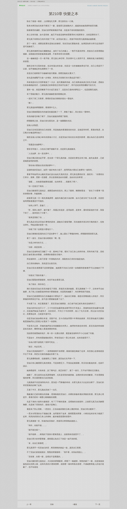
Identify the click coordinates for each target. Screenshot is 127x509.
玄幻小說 (32, 1)
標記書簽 (89, 5)
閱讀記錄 (105, 5)
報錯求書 (100, 5)
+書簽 (75, 504)
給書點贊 (95, 5)
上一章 (28, 504)
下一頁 (97, 504)
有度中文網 (25, 1)
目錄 (52, 504)
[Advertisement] (63, 483)
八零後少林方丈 (41, 1)
